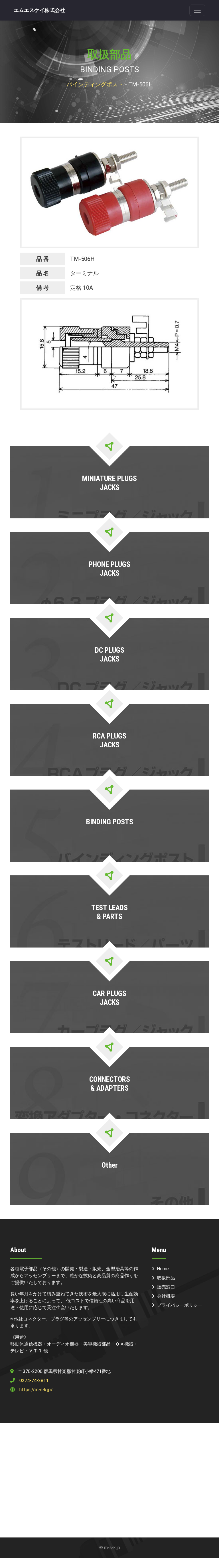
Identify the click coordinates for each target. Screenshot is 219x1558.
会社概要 (166, 1296)
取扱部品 (166, 1278)
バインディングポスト (94, 84)
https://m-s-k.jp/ (36, 1389)
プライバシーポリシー (179, 1305)
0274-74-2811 (33, 1380)
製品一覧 (109, 507)
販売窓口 (166, 1287)
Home (163, 1268)
